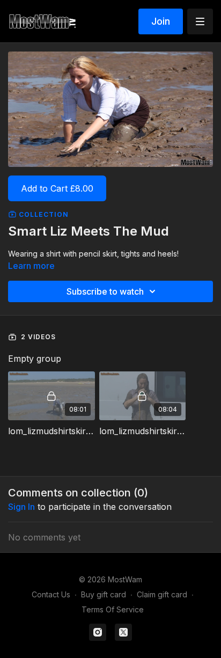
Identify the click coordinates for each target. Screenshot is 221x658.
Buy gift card (103, 594)
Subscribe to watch (105, 291)
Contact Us (51, 594)
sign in (21, 506)
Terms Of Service (113, 609)
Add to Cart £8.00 (57, 188)
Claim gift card (162, 594)
